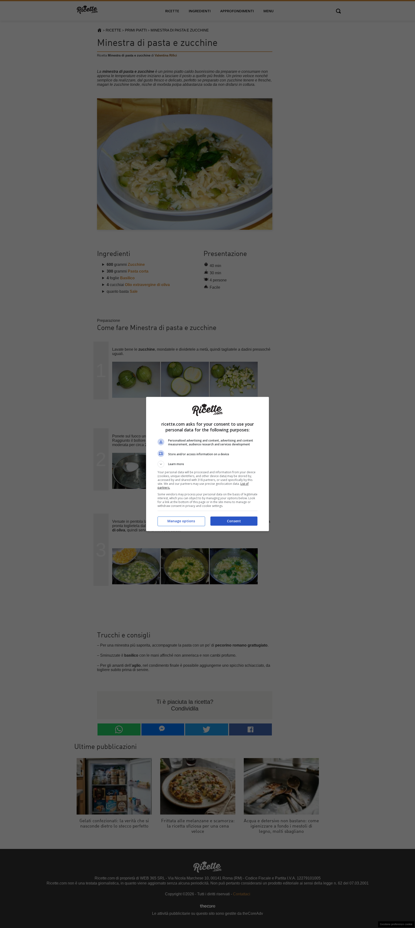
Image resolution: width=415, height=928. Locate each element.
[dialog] (207, 464)
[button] (207, 464)
